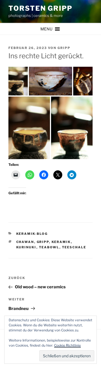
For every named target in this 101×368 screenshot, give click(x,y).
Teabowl (49, 247)
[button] (46, 29)
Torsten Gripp (40, 8)
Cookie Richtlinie (67, 345)
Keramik (61, 242)
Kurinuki (26, 247)
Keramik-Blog (32, 234)
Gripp (64, 48)
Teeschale (74, 247)
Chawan (25, 242)
